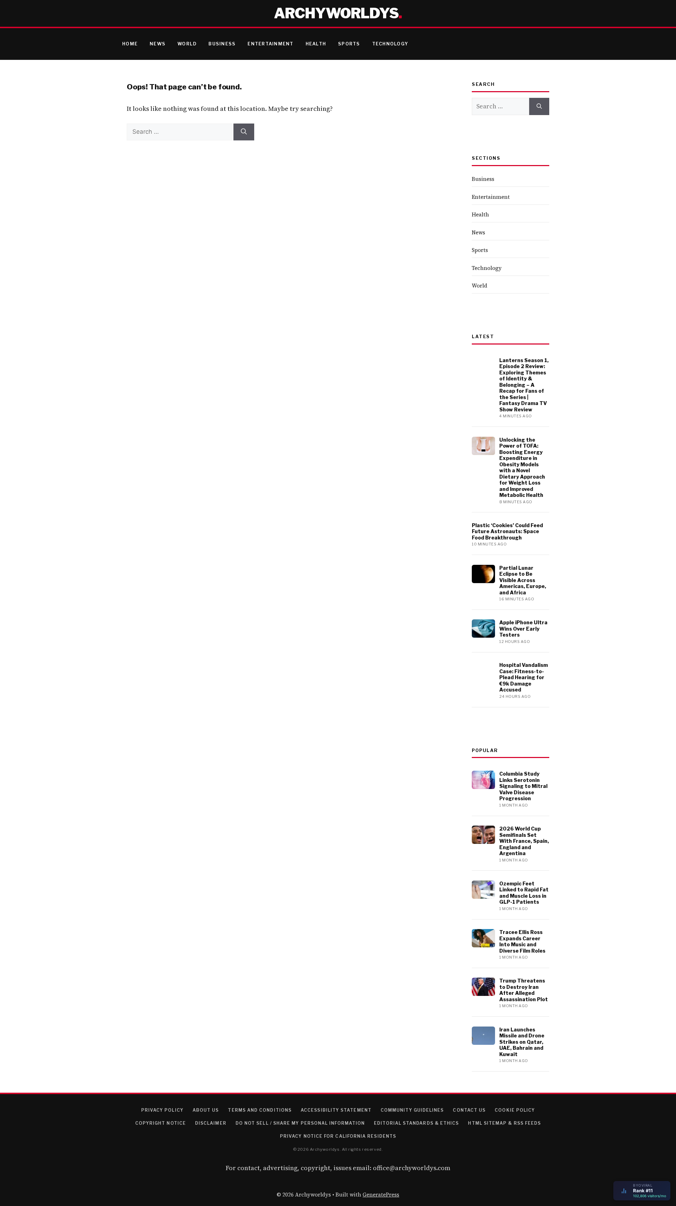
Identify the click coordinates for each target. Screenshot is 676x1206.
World (186, 43)
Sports (349, 43)
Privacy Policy (162, 1110)
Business (222, 43)
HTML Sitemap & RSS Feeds (504, 1123)
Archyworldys (336, 13)
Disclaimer (210, 1123)
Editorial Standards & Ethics (416, 1123)
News (157, 43)
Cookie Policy (515, 1110)
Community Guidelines (412, 1110)
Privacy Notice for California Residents (338, 1136)
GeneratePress (381, 1194)
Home (130, 43)
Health (316, 43)
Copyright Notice (160, 1123)
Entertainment (270, 43)
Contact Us (469, 1110)
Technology (390, 43)
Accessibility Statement (336, 1110)
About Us (206, 1110)
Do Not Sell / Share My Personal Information (300, 1123)
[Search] (243, 132)
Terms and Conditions (260, 1110)
